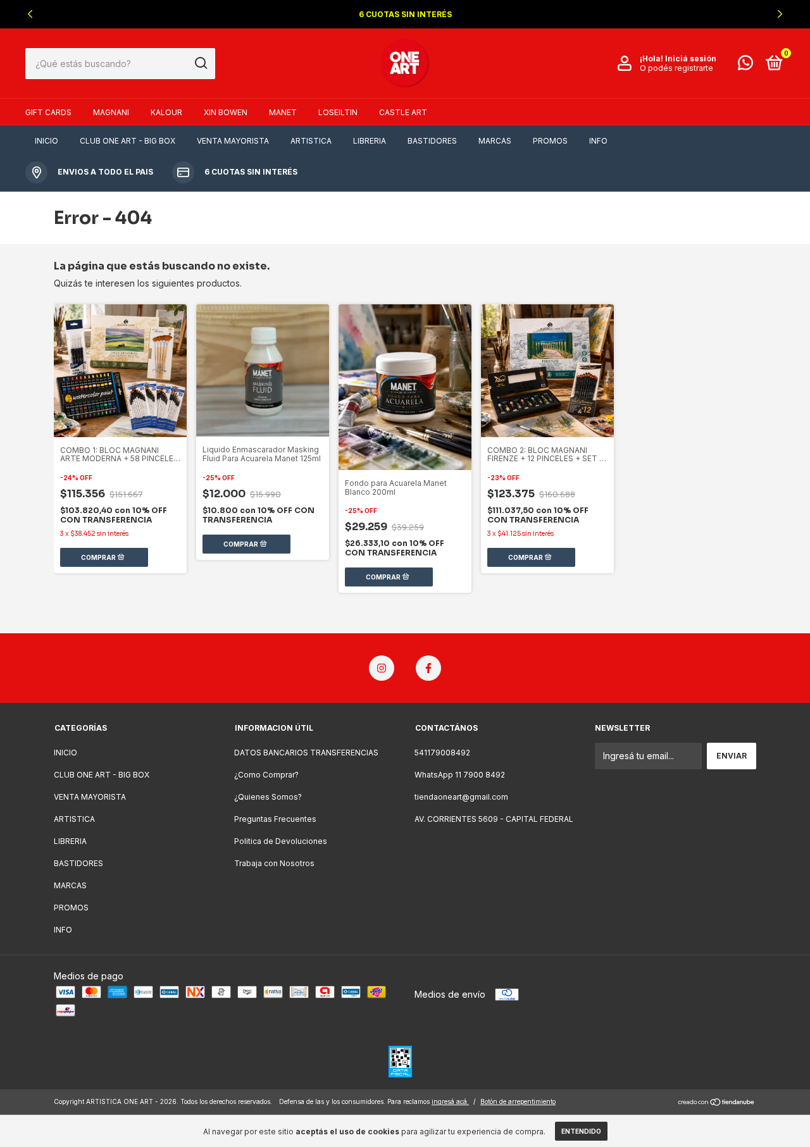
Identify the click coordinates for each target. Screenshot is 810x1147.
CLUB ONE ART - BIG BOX (127, 141)
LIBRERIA (369, 141)
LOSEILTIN (338, 112)
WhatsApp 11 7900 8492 (459, 774)
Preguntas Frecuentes (275, 819)
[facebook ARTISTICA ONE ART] (428, 668)
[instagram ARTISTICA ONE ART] (381, 668)
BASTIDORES (432, 141)
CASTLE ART (403, 112)
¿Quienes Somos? (268, 797)
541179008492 (442, 752)
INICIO (46, 141)
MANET (283, 112)
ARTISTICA (311, 141)
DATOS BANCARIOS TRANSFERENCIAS (306, 752)
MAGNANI (111, 112)
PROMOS (550, 141)
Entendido (581, 1131)
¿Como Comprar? (266, 774)
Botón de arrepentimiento (518, 1101)
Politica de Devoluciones (280, 841)
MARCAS (494, 141)
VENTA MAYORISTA (233, 141)
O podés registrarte (676, 68)
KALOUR (166, 112)
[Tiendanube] (716, 1103)
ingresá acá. (450, 1101)
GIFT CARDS (48, 112)
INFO (598, 141)
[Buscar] (200, 63)
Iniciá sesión (690, 58)
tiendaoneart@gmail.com (461, 797)
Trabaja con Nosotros (274, 863)
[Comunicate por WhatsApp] (745, 65)
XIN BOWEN (225, 112)
